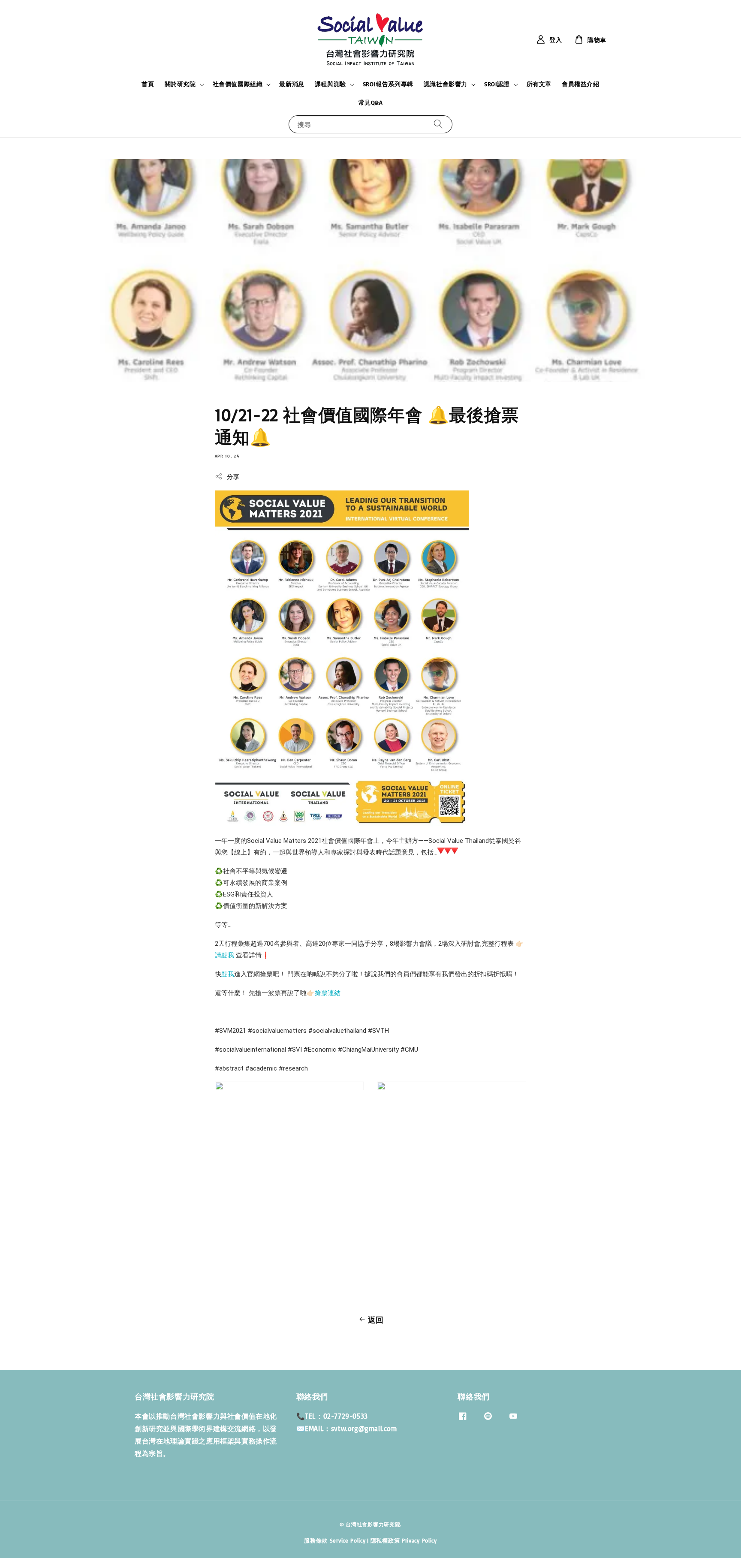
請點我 (224, 955)
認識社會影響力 (445, 83)
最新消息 (291, 83)
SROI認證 (497, 83)
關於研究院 (180, 83)
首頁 (148, 83)
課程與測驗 (330, 83)
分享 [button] (233, 476)
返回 (376, 1319)
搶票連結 (327, 993)
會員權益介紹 (580, 83)
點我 (227, 974)
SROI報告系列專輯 (388, 83)
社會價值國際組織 (238, 83)
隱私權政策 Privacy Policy (403, 1540)
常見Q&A (370, 102)
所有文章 (539, 83)
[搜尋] (438, 124)
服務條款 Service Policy (334, 1540)
